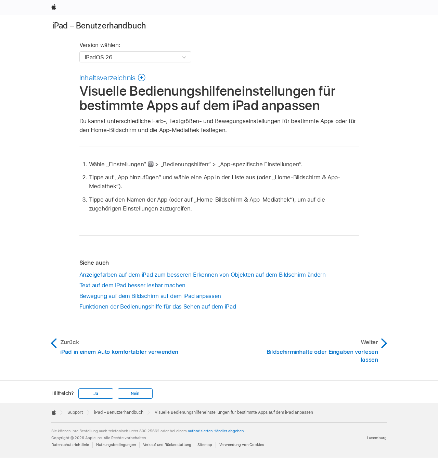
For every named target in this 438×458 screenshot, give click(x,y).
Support (75, 412)
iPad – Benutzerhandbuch (99, 26)
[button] (112, 77)
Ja (95, 393)
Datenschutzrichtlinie (70, 444)
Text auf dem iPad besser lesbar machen (132, 285)
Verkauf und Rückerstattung (167, 444)
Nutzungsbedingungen (116, 444)
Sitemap (204, 444)
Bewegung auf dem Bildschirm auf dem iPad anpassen (150, 295)
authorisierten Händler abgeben (216, 431)
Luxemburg (377, 437)
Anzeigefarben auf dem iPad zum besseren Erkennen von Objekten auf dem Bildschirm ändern (202, 274)
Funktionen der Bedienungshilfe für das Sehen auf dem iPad (157, 306)
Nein (135, 393)
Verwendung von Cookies (241, 444)
